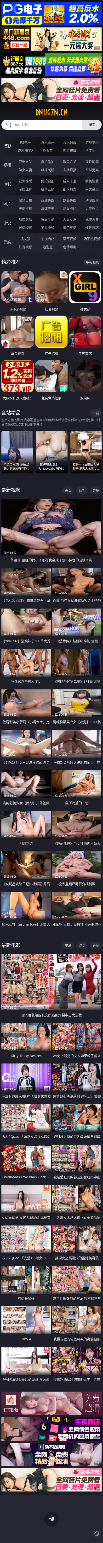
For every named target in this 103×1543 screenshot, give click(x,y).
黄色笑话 (69, 227)
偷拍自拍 (47, 181)
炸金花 (48, 150)
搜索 (92, 124)
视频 (7, 165)
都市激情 (25, 219)
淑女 (82, 945)
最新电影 (11, 945)
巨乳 (82, 490)
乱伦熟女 (69, 189)
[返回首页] (97, 1533)
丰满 (68, 945)
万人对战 (69, 142)
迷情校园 (25, 227)
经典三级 (47, 189)
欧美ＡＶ (69, 161)
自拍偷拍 (47, 161)
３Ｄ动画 (92, 161)
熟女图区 (69, 208)
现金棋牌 (69, 150)
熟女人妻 (25, 170)
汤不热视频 (92, 238)
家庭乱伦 (47, 219)
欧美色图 (69, 200)
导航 (7, 242)
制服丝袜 (25, 189)
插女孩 (25, 238)
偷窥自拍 (25, 200)
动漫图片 (92, 200)
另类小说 (47, 227)
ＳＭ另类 (92, 170)
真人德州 (47, 142)
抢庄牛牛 (92, 150)
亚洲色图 (47, 200)
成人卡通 (69, 181)
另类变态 (92, 189)
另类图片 (92, 208)
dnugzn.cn (51, 112)
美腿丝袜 (25, 208)
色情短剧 (69, 247)
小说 (7, 223)
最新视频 (11, 490)
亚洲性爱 (25, 181)
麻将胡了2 (25, 150)
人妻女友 (69, 219)
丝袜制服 (47, 170)
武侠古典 (92, 219)
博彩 (7, 146)
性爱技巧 (92, 227)
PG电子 (25, 142)
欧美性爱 (92, 181)
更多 (95, 490)
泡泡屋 (48, 247)
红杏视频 (25, 247)
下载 (95, 413)
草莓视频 (69, 238)
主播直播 (69, 170)
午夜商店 (47, 238)
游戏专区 (92, 142)
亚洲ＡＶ (25, 161)
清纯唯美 (47, 208)
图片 (7, 203)
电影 (7, 184)
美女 (68, 490)
